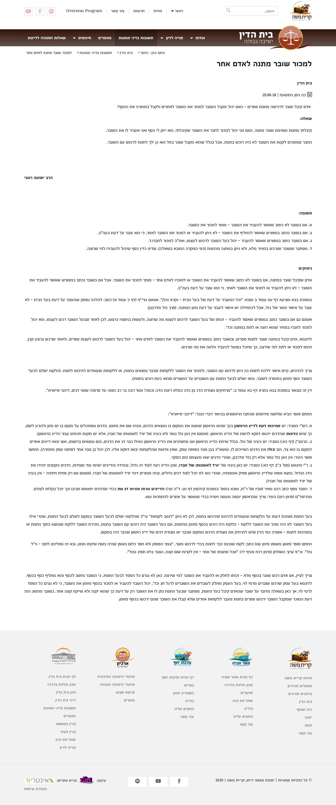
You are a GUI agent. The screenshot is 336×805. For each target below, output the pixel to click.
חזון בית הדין (66, 692)
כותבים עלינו (243, 716)
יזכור (308, 717)
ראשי (179, 10)
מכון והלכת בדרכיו (239, 684)
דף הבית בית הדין (62, 676)
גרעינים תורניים (300, 693)
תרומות (139, 10)
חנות (308, 725)
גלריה (248, 708)
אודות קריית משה (298, 677)
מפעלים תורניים (300, 685)
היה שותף (304, 709)
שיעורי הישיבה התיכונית (116, 676)
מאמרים (104, 37)
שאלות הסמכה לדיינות (47, 37)
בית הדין (126, 52)
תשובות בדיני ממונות (136, 37)
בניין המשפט (66, 723)
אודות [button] (199, 37)
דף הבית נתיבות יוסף (178, 677)
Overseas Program (84, 10)
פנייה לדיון (68, 747)
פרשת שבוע (125, 692)
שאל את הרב (242, 700)
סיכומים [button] (84, 37)
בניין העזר (68, 731)
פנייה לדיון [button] (174, 37)
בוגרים (189, 685)
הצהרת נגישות (35, 788)
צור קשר (117, 10)
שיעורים (247, 692)
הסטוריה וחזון (183, 692)
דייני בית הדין (65, 700)
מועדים (129, 700)
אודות (157, 10)
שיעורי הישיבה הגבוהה (117, 684)
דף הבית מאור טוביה (237, 676)
